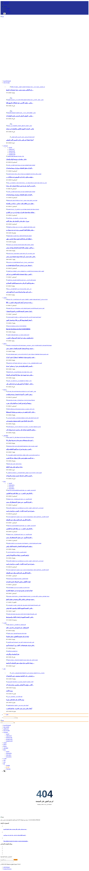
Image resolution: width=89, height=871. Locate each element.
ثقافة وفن (5, 748)
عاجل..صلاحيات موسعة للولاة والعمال (16, 159)
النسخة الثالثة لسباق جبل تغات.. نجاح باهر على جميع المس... (14, 835)
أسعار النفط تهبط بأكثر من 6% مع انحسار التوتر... (19, 320)
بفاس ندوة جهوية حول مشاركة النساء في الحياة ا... (20, 375)
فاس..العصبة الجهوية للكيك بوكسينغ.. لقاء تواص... (19, 608)
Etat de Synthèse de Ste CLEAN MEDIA (18, 329)
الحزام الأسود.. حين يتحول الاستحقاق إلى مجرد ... (19, 502)
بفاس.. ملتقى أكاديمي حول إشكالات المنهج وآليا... (19, 103)
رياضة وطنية (11, 485)
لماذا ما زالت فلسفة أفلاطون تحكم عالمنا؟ (17, 636)
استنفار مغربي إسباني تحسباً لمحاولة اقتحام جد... (19, 265)
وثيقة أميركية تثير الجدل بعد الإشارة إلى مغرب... (19, 403)
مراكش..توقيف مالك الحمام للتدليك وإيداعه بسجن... (20, 248)
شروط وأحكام (6, 867)
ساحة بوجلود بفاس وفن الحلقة (14, 467)
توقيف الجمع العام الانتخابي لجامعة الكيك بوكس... (19, 546)
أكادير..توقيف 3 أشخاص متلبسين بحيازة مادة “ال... (20, 685)
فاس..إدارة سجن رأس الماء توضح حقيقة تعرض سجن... (21, 256)
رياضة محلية (11, 489)
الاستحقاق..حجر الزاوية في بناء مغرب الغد (17, 628)
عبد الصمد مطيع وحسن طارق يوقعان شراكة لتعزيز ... (20, 458)
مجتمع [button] (4, 344)
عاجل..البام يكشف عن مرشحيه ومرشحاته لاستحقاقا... (21, 412)
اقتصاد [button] (4, 298)
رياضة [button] (4, 482)
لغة (4, 764)
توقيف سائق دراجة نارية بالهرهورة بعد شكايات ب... (20, 177)
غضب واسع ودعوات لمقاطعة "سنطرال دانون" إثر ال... (20, 357)
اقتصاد (4, 743)
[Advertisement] (26, 27)
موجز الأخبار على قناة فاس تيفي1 (15, 700)
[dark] (4, 13)
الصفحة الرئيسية (7, 81)
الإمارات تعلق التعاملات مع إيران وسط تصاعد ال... (19, 168)
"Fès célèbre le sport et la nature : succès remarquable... (15, 841)
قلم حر (4, 758)
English (8, 8)
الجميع (10, 148)
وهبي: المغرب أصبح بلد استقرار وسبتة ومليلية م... (19, 394)
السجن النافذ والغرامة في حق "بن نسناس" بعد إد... (19, 366)
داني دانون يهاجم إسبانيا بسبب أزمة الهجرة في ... (19, 292)
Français (8, 12)
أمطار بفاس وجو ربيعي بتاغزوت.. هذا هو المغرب (19, 708)
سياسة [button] (5, 390)
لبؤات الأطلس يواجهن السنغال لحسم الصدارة (18, 582)
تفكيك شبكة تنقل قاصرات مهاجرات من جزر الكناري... (20, 212)
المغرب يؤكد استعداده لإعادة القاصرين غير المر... (19, 274)
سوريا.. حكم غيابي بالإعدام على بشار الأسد (17, 221)
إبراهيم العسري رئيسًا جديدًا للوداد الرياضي (17, 555)
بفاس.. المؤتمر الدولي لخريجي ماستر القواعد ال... (19, 116)
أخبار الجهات (11, 149)
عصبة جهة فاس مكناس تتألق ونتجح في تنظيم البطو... (20, 599)
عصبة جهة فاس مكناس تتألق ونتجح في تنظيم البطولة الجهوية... (15, 829)
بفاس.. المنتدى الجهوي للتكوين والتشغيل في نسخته (20, 129)
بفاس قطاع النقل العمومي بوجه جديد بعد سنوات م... (20, 230)
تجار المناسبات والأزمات (12, 654)
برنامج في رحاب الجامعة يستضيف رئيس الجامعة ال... (20, 676)
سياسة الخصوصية (7, 869)
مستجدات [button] (5, 146)
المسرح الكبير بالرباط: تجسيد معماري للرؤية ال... (19, 476)
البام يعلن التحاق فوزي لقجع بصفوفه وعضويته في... (20, 421)
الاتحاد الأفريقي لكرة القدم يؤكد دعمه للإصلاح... (18, 520)
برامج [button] (4, 669)
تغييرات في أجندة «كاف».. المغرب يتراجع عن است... (20, 511)
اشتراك (15, 859)
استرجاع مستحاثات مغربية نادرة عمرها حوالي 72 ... (20, 440)
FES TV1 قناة (6, 731)
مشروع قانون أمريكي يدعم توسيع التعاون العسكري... (20, 283)
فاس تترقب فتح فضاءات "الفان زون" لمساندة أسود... (20, 645)
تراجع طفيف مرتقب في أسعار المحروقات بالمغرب (19, 338)
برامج (7, 714)
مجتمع (4, 744)
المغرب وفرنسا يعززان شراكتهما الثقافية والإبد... (19, 449)
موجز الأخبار (9, 691)
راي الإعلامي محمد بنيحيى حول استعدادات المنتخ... (19, 90)
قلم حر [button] (4, 623)
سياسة (5, 746)
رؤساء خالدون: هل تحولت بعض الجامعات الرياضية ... (20, 663)
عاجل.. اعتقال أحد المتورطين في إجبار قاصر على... (20, 384)
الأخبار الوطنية (12, 155)
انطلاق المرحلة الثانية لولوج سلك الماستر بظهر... (19, 239)
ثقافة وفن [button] (5, 436)
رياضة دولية (11, 487)
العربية (5, 6)
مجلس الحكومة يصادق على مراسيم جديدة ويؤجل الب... (21, 430)
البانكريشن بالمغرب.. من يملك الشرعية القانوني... (19, 493)
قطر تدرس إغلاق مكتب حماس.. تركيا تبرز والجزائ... (20, 203)
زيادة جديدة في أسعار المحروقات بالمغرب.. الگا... (19, 302)
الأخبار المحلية (12, 153)
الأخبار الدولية (12, 151)
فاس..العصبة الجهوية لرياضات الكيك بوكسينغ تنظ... (20, 617)
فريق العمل (6, 4)
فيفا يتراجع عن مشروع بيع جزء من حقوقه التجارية (19, 590)
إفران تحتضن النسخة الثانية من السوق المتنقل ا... (19, 311)
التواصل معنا (6, 2)
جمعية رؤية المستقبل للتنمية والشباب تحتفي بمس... (20, 348)
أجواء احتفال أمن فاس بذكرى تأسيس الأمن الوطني (19, 140)
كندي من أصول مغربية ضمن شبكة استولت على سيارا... (21, 186)
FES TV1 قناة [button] (6, 83)
